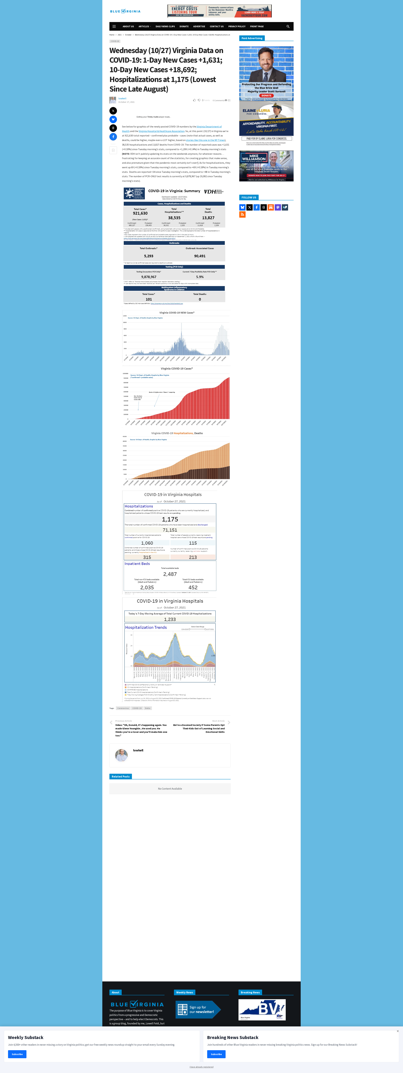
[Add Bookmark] (113, 150)
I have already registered (201, 1066)
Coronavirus (123, 708)
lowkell (122, 98)
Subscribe (17, 1054)
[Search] (288, 26)
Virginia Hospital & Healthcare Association (161, 131)
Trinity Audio (153, 117)
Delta (147, 708)
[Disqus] (170, 844)
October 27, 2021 (126, 102)
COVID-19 (115, 41)
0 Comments (218, 100)
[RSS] (242, 214)
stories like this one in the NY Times (205, 140)
